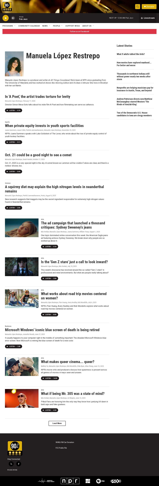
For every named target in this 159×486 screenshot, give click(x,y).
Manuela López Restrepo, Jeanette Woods (19, 334)
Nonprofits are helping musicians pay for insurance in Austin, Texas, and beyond (135, 89)
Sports (7, 122)
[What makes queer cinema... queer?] (22, 366)
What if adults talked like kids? (131, 54)
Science (8, 183)
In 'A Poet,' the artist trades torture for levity (37, 96)
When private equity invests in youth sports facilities (44, 125)
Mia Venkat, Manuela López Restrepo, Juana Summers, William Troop (65, 232)
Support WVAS (72, 26)
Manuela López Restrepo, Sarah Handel (18, 159)
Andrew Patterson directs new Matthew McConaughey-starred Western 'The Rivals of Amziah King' (134, 102)
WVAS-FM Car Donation (65, 442)
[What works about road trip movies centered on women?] (22, 298)
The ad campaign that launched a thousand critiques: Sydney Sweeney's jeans (73, 225)
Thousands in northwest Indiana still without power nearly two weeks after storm (133, 76)
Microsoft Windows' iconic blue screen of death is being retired (52, 330)
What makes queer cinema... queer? (67, 362)
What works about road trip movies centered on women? (74, 296)
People (56, 26)
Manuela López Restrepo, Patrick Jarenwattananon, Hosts (25, 196)
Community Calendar (29, 26)
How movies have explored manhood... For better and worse (134, 64)
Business (8, 326)
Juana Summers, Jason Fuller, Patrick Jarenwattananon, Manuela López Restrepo (33, 130)
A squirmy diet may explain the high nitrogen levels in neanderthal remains (54, 189)
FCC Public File (61, 448)
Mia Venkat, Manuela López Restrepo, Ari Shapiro (58, 398)
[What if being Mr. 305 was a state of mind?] (22, 398)
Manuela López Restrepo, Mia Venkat (54, 266)
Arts (42, 219)
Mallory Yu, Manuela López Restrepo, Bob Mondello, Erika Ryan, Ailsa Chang (67, 366)
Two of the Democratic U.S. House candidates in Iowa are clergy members (134, 114)
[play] (6, 18)
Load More (57, 423)
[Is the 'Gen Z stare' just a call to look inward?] (22, 266)
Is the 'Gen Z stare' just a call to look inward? (74, 262)
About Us (87, 26)
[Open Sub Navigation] (15, 26)
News (45, 26)
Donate (150, 6)
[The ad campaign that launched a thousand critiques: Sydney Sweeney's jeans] (22, 227)
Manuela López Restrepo (13, 101)
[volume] (13, 18)
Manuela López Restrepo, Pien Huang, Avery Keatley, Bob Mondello (64, 302)
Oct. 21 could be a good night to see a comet (38, 155)
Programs (7, 26)
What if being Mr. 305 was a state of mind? (72, 393)
